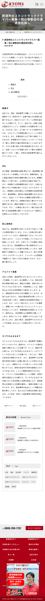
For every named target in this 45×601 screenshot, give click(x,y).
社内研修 (18, 472)
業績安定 (34, 472)
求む (12, 88)
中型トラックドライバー (29, 477)
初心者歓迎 (15, 92)
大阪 (6, 472)
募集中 (13, 84)
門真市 (14, 486)
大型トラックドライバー (12, 482)
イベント (26, 472)
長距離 (7, 486)
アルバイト (25, 482)
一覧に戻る (22, 406)
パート (33, 482)
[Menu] (41, 4)
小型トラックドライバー (12, 477)
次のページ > (36, 406)
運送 (11, 472)
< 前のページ (8, 406)
